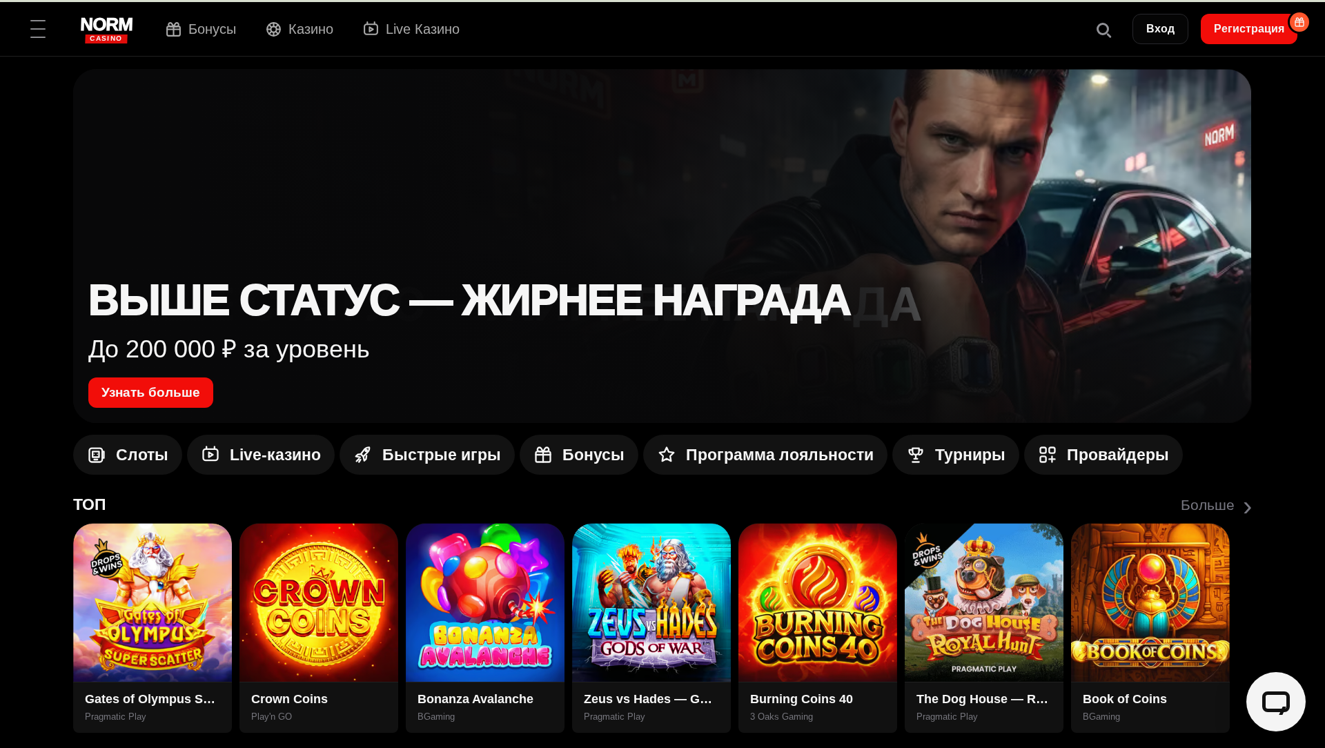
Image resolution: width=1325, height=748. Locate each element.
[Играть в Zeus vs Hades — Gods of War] (651, 602)
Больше (1216, 505)
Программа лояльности (780, 455)
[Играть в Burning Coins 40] (817, 602)
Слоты (142, 455)
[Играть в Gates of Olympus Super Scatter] (152, 602)
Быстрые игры (441, 455)
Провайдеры (1118, 455)
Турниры (970, 455)
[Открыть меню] (38, 29)
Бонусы (593, 455)
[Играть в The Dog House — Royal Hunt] (984, 602)
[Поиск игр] (1102, 29)
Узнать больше (150, 392)
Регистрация (1249, 29)
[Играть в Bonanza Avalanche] (485, 602)
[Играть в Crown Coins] (318, 602)
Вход (1160, 29)
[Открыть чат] (1276, 701)
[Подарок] (1299, 22)
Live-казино (275, 455)
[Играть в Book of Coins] (1150, 602)
